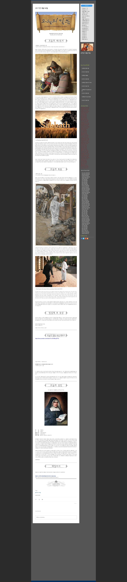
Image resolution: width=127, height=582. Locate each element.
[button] (86, 6)
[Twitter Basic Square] (83, 238)
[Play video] (56, 349)
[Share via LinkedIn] (42, 499)
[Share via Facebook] (36, 499)
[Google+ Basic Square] (85, 238)
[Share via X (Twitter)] (39, 499)
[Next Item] (91, 47)
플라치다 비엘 (38, 492)
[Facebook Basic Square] (81, 238)
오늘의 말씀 (37, 495)
